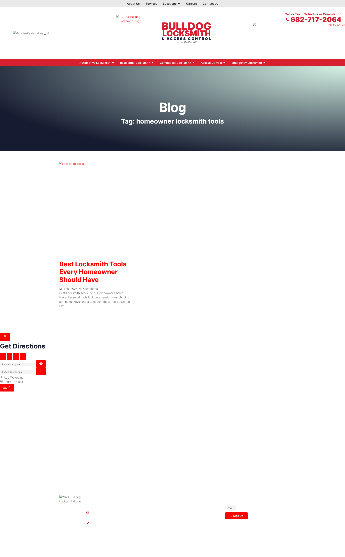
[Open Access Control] (224, 63)
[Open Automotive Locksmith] (112, 63)
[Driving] (3, 356)
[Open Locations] (179, 3)
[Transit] (23, 356)
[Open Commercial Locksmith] (193, 63)
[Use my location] (41, 364)
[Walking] (9, 356)
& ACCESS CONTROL (187, 39)
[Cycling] (16, 356)
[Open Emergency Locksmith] (264, 63)
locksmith (186, 33)
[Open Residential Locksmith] (152, 63)
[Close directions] (5, 337)
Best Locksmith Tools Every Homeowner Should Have (92, 271)
